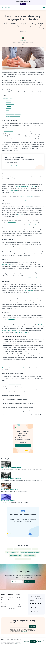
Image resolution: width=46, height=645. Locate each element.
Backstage (18, 604)
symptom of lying (33, 224)
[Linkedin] (23, 44)
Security (3, 609)
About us (18, 597)
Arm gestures (8, 102)
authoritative (20, 214)
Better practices (24, 13)
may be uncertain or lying (20, 200)
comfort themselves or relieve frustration (12, 224)
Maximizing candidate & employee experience (30, 552)
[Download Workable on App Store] (34, 607)
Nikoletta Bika (23, 40)
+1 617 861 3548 (37, 596)
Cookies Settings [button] (26, 641)
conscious (19, 390)
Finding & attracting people (15, 555)
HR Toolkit (3, 489)
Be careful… (5, 112)
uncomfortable (12, 222)
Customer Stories (17, 467)
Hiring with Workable (9, 467)
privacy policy (24, 631)
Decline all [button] (40, 641)
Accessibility (18, 606)
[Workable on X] (38, 603)
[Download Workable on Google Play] (34, 611)
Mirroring (7, 110)
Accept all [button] (33, 641)
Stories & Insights (16, 13)
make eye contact (31, 277)
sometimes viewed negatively (21, 332)
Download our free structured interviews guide (13, 367)
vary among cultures (28, 290)
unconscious (27, 390)
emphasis (26, 206)
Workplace (12, 500)
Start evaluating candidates (12, 165)
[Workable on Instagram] (41, 603)
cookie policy (18, 643)
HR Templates (8, 489)
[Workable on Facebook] (33, 603)
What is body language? (8, 98)
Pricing (2, 597)
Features (3, 599)
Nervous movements (10, 104)
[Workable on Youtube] (35, 603)
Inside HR (10, 13)
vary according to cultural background (11, 330)
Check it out (23, 3)
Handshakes (8, 108)
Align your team (22, 445)
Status (17, 609)
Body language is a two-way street (13, 116)
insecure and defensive (33, 229)
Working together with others (12, 552)
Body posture (8, 100)
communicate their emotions (26, 196)
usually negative (14, 190)
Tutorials (8, 500)
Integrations (3, 606)
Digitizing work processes (29, 555)
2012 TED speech (8, 131)
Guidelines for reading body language (13, 114)
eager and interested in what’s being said (25, 186)
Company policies (14, 489)
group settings (11, 319)
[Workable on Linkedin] (30, 603)
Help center (10, 597)
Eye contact (8, 106)
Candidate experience (14, 384)
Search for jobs (11, 608)
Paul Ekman (41, 324)
